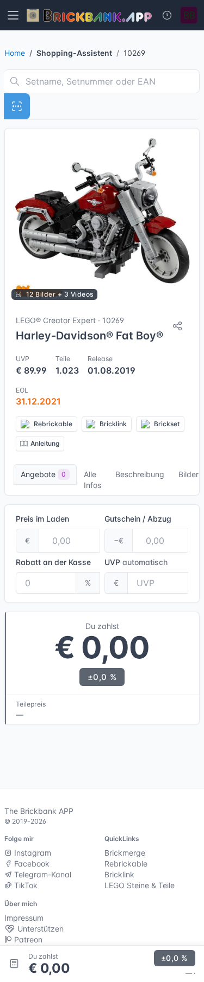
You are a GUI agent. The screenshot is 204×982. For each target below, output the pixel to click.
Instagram (31, 852)
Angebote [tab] (43, 474)
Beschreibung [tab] (139, 474)
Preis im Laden (42, 518)
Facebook (31, 863)
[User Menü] (189, 15)
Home (14, 52)
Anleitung (44, 443)
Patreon (27, 939)
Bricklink (119, 874)
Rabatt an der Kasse (53, 562)
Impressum (24, 917)
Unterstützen (39, 928)
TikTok (25, 885)
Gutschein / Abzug (137, 518)
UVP (136, 562)
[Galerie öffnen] (102, 217)
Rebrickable (125, 863)
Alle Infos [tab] (92, 480)
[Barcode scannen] (17, 106)
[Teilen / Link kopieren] (177, 326)
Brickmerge (124, 852)
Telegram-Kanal (41, 874)
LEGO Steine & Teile (139, 885)
